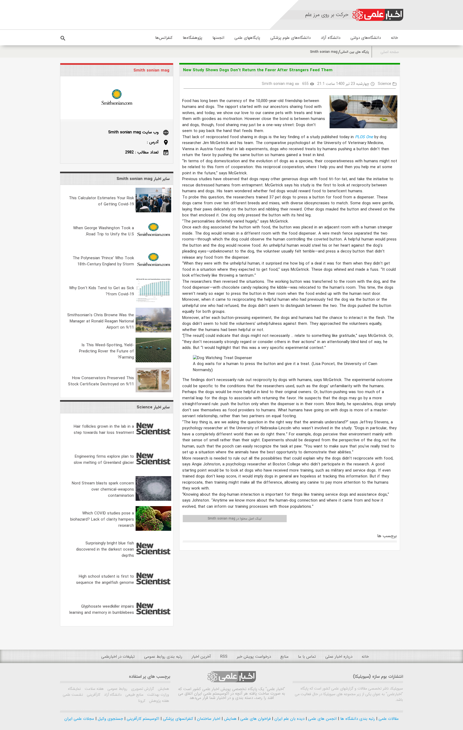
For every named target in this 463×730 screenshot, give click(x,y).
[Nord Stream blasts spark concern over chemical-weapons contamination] (153, 499)
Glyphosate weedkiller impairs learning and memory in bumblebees (101, 609)
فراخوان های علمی (255, 719)
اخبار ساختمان (208, 719)
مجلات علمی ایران (79, 719)
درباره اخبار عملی (338, 656)
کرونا (141, 701)
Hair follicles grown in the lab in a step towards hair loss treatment (104, 429)
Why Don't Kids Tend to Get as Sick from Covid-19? (101, 291)
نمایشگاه (74, 689)
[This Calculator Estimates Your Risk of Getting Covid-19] (153, 211)
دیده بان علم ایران (288, 719)
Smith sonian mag (324, 51)
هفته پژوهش (158, 701)
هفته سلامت (94, 689)
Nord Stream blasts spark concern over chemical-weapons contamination (103, 489)
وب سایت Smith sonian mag (133, 132)
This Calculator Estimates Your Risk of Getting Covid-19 (101, 201)
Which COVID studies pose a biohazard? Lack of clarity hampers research (102, 519)
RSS (223, 656)
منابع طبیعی (133, 695)
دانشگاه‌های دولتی (365, 38)
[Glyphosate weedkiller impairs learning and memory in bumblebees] (153, 619)
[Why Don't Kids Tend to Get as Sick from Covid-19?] (153, 301)
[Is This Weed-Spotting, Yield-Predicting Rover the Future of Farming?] (153, 361)
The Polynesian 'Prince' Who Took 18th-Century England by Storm (103, 261)
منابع (284, 656)
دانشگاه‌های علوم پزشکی (290, 38)
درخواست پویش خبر (254, 656)
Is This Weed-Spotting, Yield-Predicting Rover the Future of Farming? (106, 351)
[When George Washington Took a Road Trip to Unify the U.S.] (153, 241)
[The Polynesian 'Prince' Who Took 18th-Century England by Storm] (153, 271)
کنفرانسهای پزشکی (177, 719)
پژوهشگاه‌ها (192, 38)
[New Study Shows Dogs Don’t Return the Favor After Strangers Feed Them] (361, 112)
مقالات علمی (388, 719)
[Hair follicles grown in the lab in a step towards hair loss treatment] (153, 440)
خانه (394, 38)
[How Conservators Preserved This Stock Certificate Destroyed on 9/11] (153, 391)
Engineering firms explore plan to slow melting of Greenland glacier (104, 459)
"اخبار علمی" (275, 689)
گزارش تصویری (142, 689)
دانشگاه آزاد (330, 38)
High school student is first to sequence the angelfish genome (105, 579)
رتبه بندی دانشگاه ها (357, 719)
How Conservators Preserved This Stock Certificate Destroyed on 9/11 (101, 381)
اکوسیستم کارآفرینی (142, 719)
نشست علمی (73, 695)
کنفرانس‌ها (164, 38)
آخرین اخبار (201, 656)
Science (384, 84)
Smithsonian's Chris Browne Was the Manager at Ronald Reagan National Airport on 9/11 (100, 321)
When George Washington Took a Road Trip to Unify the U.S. (103, 231)
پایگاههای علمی (247, 38)
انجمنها (218, 38)
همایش (163, 689)
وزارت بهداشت (157, 695)
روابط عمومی (116, 689)
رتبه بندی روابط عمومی (163, 656)
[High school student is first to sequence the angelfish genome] (153, 589)
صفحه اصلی (389, 52)
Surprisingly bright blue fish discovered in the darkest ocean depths (105, 549)
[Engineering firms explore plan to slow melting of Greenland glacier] (153, 469)
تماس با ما (307, 656)
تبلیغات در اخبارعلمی (118, 656)
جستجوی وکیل (109, 719)
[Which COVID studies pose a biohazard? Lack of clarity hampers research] (153, 529)
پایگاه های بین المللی (354, 51)
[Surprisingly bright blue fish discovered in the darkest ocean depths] (153, 559)
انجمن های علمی (322, 719)
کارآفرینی (93, 695)
